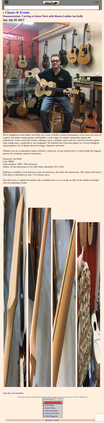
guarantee (48, 420)
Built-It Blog (50, 408)
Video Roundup (51, 411)
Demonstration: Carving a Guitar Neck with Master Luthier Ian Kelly (43, 16)
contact (56, 420)
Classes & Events (17, 12)
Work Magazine (51, 416)
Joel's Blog (49, 405)
